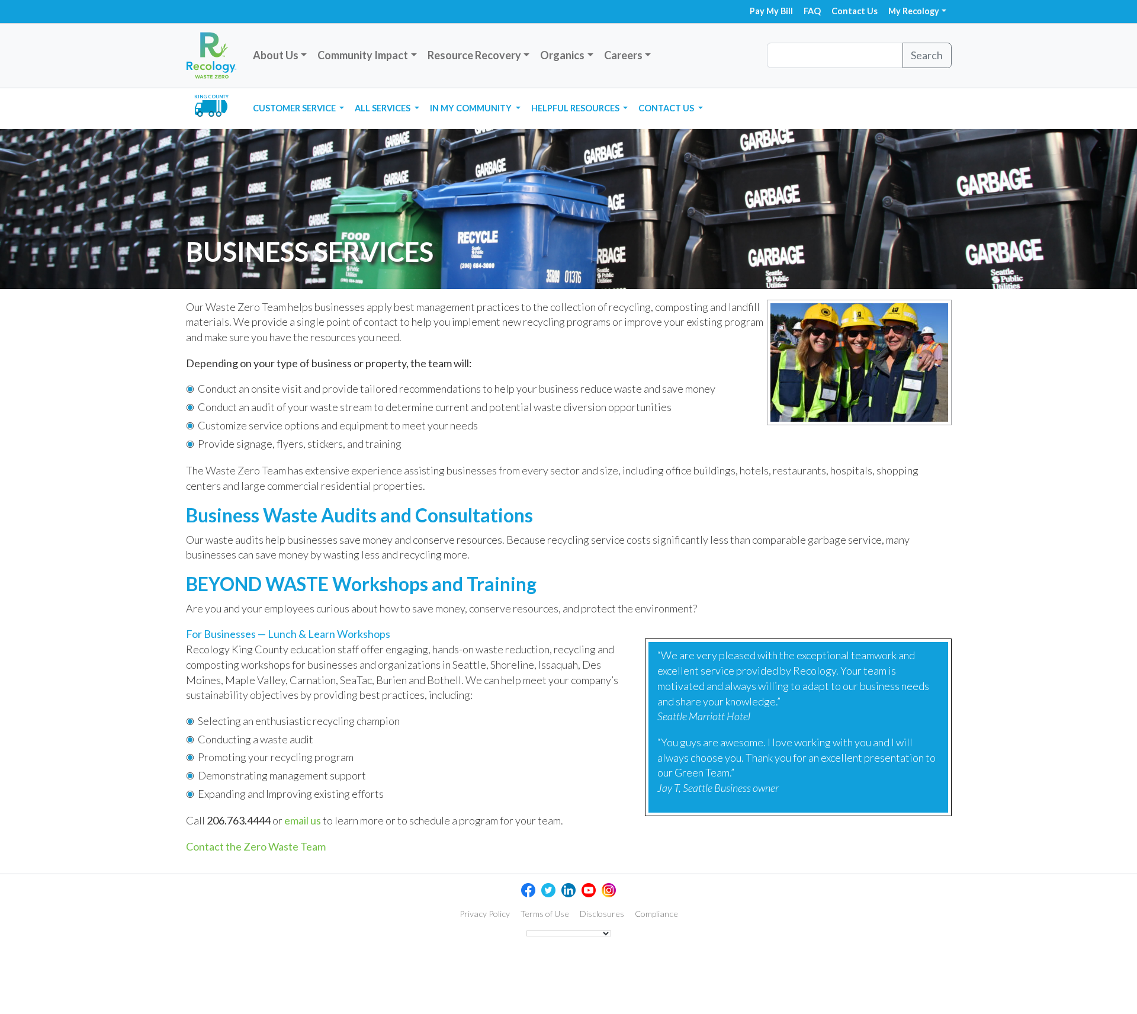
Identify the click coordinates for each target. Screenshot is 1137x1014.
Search (927, 55)
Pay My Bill (771, 11)
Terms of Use (545, 914)
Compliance (656, 914)
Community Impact (362, 55)
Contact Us (854, 11)
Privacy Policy (485, 914)
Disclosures (602, 914)
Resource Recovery (474, 55)
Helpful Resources (576, 108)
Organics (562, 55)
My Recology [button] (913, 11)
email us (302, 820)
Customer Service (295, 108)
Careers (623, 55)
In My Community (471, 108)
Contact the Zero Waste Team (256, 846)
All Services (383, 108)
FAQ (812, 11)
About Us (275, 55)
